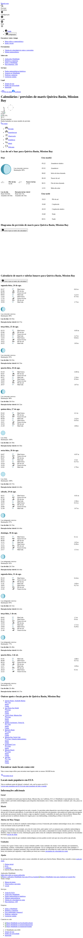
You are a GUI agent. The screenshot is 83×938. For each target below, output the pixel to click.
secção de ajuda (12, 834)
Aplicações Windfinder (12, 59)
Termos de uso (9, 84)
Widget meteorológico (12, 52)
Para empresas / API (11, 64)
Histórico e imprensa (11, 61)
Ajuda (9, 31)
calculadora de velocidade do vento (56, 851)
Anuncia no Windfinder (12, 73)
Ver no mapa (8, 92)
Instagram (29, 925)
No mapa (4, 123)
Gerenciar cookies (10, 77)
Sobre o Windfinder (11, 62)
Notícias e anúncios (11, 75)
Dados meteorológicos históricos (15, 71)
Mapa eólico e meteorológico (14, 41)
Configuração (12, 34)
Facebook (17, 92)
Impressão (8, 87)
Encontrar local (8, 776)
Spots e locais (9, 43)
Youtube (29, 926)
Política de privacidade (12, 85)
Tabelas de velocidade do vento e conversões (19, 50)
